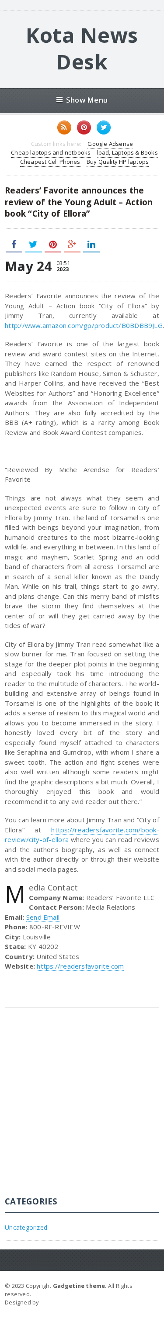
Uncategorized (26, 1227)
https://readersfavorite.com (80, 966)
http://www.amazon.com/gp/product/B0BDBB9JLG (84, 325)
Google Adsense (110, 144)
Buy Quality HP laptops (118, 162)
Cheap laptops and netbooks (51, 152)
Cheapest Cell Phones (50, 162)
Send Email (42, 917)
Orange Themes (63, 1302)
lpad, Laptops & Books (127, 152)
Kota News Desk (82, 48)
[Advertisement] (82, 1103)
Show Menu (87, 100)
